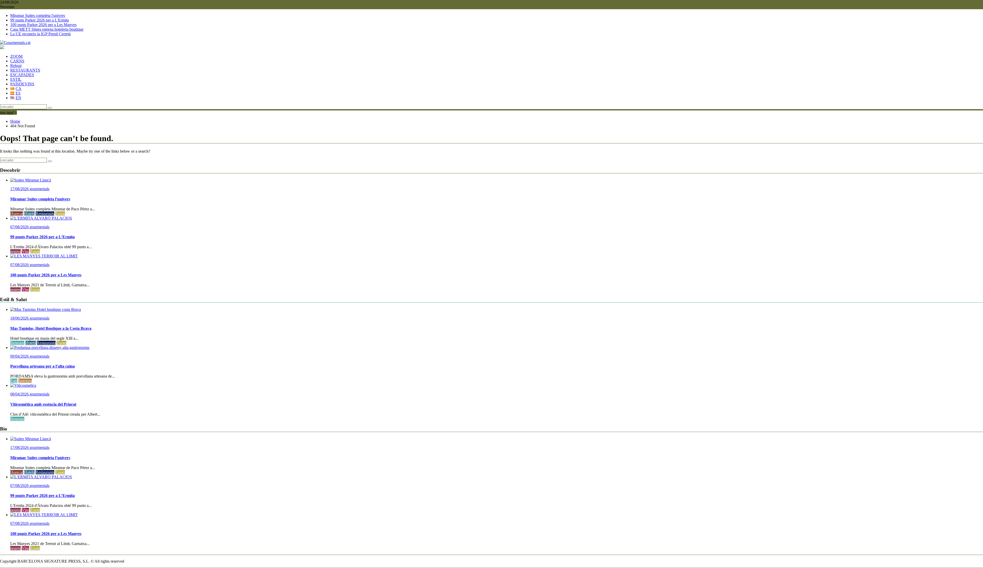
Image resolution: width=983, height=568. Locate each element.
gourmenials (39, 189)
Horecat (16, 213)
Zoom (60, 213)
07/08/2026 (20, 227)
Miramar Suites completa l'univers (37, 15)
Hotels (29, 213)
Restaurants (45, 213)
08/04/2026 (20, 394)
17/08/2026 (20, 189)
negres (15, 251)
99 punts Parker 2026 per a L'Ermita (39, 20)
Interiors (25, 381)
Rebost (16, 65)
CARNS (17, 61)
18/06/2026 (20, 318)
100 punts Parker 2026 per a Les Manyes (43, 24)
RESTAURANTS (25, 70)
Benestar (17, 343)
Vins (25, 251)
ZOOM (16, 56)
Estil (13, 381)
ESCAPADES (22, 75)
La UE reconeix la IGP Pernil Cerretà (40, 34)
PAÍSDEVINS (22, 84)
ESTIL (16, 79)
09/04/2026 (20, 356)
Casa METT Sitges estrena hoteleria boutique (46, 29)
